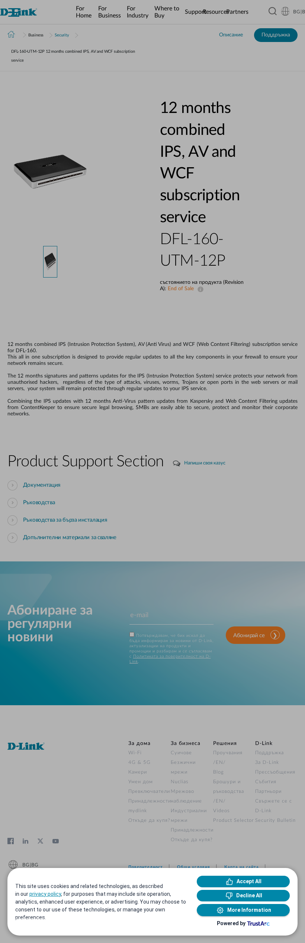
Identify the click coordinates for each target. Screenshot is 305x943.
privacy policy (45, 894)
